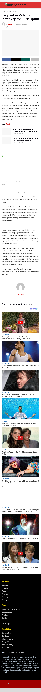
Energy (4, 591)
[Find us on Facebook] (2, 684)
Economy (5, 588)
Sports (9, 11)
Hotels (4, 618)
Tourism (5, 615)
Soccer (15, 11)
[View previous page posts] (18, 149)
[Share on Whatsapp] (25, 59)
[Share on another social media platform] (35, 59)
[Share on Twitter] (16, 59)
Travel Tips (6, 624)
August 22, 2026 (18, 142)
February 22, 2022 (21, 24)
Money (4, 600)
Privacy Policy (7, 645)
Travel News (6, 621)
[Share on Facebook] (6, 59)
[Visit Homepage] (20, 5)
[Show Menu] (2, 5)
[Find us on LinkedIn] (5, 684)
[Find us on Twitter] (8, 683)
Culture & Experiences (11, 609)
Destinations (7, 612)
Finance (5, 594)
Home (3, 11)
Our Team (5, 636)
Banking (5, 585)
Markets (5, 597)
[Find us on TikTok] (11, 683)
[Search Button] (38, 5)
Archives (5, 648)
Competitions (7, 642)
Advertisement (7, 639)
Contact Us (6, 633)
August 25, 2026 (18, 133)
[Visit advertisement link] (20, 1)
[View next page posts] (22, 149)
